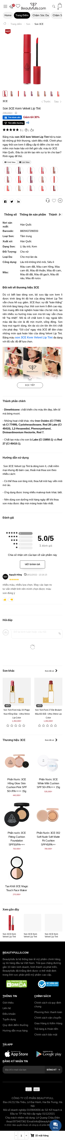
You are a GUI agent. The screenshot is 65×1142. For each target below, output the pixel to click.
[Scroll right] (60, 215)
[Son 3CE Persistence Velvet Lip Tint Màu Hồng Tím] (31, 179)
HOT (8, 31)
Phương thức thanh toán (48, 1012)
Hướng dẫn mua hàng (15, 1030)
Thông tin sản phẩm (33, 214)
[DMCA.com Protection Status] (17, 984)
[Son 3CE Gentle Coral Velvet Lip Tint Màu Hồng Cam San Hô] (19, 179)
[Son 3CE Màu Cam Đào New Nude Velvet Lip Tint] (19, 189)
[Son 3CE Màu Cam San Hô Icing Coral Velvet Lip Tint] (8, 189)
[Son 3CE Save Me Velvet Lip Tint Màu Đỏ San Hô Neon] (42, 189)
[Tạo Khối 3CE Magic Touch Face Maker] (17, 868)
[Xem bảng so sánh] (60, 200)
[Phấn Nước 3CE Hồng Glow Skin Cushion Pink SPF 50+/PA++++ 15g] (17, 761)
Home (8, 15)
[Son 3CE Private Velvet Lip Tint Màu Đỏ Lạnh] (54, 189)
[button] (12, 6)
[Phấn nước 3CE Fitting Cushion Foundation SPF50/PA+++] (17, 814)
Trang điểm (22, 15)
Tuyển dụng (9, 1019)
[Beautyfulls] (4, 24)
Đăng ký (52, 1070)
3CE (5, 101)
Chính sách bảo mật (45, 1034)
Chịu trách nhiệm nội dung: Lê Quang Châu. (30, 1117)
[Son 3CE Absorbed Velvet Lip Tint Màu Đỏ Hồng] (31, 170)
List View (25, 162)
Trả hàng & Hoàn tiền (46, 1028)
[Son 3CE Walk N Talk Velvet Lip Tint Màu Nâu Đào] (54, 170)
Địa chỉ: (7, 1102)
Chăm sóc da (41, 15)
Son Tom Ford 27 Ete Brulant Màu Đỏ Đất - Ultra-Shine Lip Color (48, 714)
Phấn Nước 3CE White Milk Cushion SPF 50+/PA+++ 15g (48, 783)
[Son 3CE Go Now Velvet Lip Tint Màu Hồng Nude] (8, 170)
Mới (8, 705)
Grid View (11, 162)
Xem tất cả (49, 671)
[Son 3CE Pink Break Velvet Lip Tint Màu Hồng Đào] (31, 189)
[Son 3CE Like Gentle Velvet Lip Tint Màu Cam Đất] (42, 179)
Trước (46, 101)
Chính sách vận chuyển (47, 1017)
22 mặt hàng (42, 1135)
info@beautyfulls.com (46, 1121)
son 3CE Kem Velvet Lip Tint (34, 337)
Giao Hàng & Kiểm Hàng (48, 1023)
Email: (30, 1121)
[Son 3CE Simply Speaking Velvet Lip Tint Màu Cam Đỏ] (54, 179)
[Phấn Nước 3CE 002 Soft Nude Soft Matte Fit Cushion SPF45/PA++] (48, 814)
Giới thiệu (8, 1002)
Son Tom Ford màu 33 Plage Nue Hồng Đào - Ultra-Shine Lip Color (16, 714)
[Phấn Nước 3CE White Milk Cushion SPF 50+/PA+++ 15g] (48, 761)
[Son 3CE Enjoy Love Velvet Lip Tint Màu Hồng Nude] (42, 170)
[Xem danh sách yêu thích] (54, 200)
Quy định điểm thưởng (15, 1025)
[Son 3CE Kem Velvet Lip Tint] (11, 922)
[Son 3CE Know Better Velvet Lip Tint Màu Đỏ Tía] (19, 170)
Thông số (10, 214)
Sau (56, 101)
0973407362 (19, 1121)
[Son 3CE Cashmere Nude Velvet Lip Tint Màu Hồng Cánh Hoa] (8, 179)
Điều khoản (9, 1013)
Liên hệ (7, 1008)
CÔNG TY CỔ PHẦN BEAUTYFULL (33, 1098)
